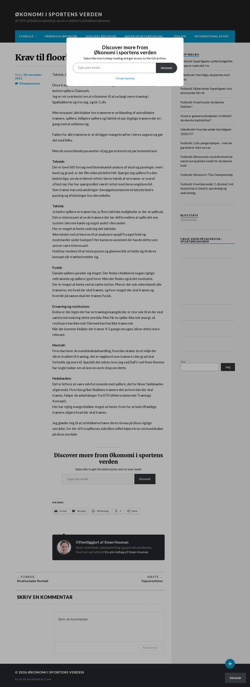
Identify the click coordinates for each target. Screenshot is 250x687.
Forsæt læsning (125, 78)
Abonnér (166, 68)
